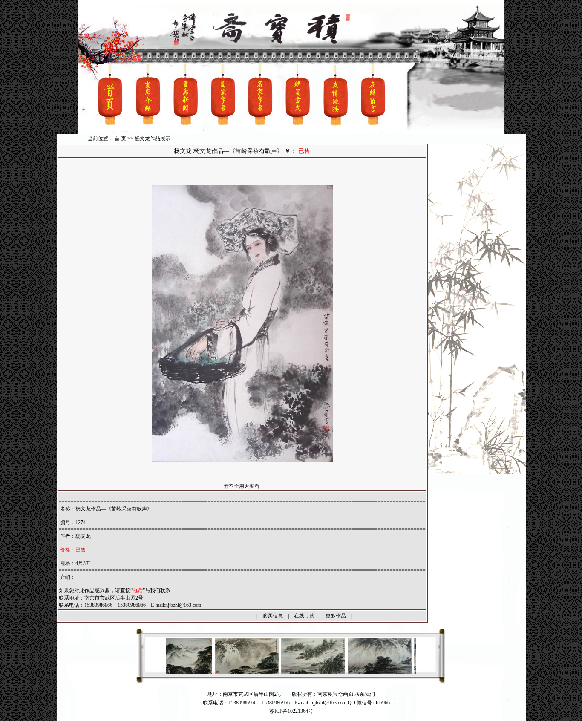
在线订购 (304, 616)
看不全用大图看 (241, 486)
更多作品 (336, 616)
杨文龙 (83, 536)
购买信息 (272, 616)
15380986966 (276, 703)
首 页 (120, 138)
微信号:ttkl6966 (373, 703)
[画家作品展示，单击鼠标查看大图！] (213, 672)
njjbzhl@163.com (183, 605)
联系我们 (364, 694)
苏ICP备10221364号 (291, 711)
